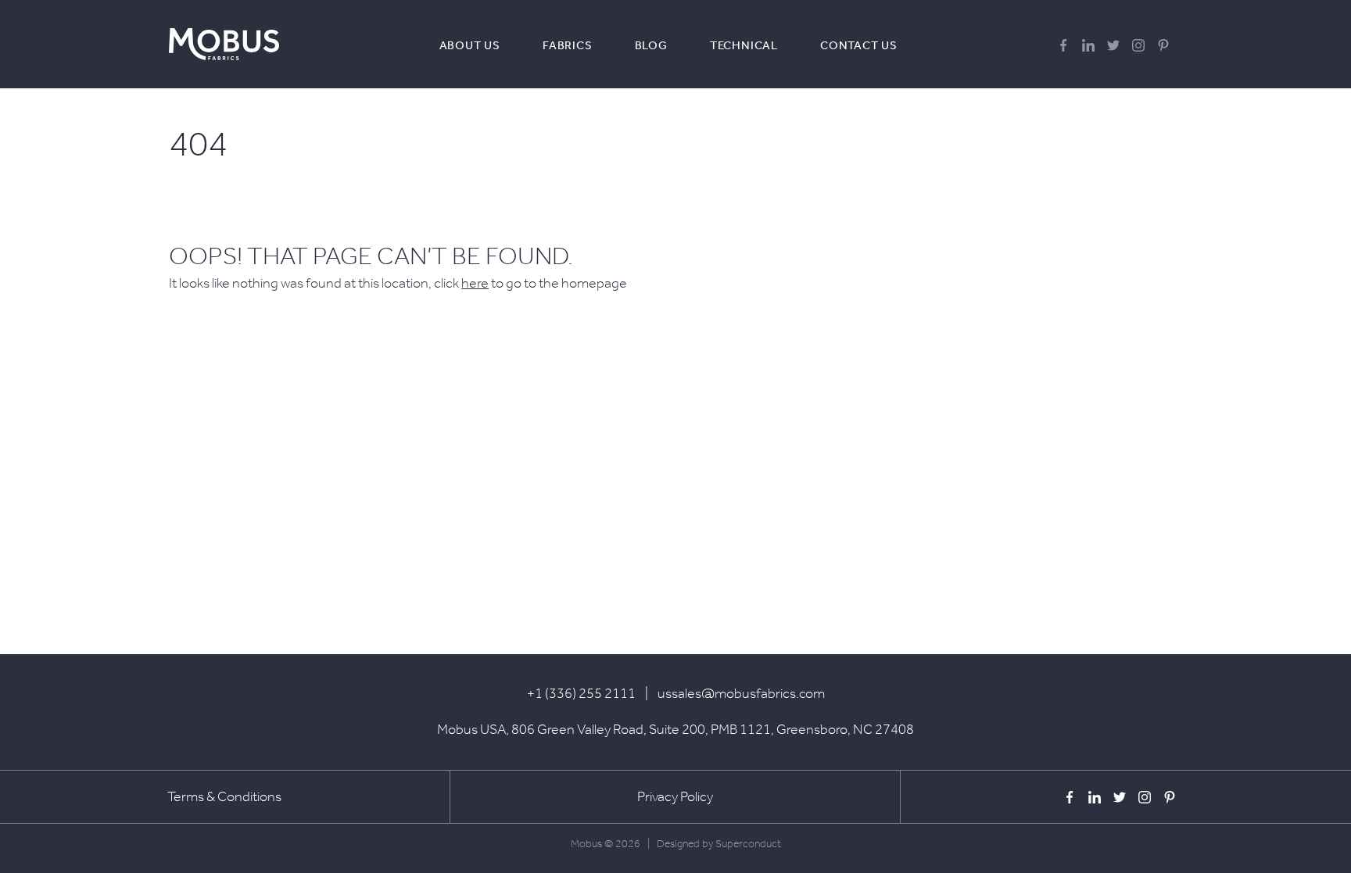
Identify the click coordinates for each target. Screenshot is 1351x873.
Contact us (859, 45)
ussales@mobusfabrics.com (741, 693)
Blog (651, 45)
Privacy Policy (675, 796)
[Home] (224, 44)
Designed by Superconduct (719, 843)
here (475, 283)
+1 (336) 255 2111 (581, 693)
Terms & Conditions (224, 796)
